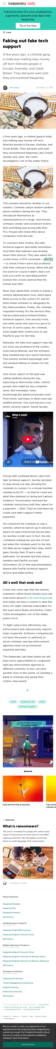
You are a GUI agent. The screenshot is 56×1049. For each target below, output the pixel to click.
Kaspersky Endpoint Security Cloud (18, 935)
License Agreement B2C (12, 1009)
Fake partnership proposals (16, 804)
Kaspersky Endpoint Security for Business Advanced (26, 961)
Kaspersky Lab (27, 702)
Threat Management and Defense (18, 983)
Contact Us (7, 1016)
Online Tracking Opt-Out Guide (15, 1007)
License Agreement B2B (31, 1009)
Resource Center (40, 1016)
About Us (16, 1016)
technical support (27, 706)
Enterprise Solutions (13, 971)
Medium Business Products (16, 945)
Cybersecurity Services (13, 978)
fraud (8, 32)
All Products (8, 939)
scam (42, 702)
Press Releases (9, 1019)
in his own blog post (39, 597)
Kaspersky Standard (11, 904)
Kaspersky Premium (11, 913)
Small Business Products (15, 923)
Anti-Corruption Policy (37, 1007)
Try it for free (28, 25)
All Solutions (8, 917)
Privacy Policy (44, 1005)
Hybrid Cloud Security (12, 992)
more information (21, 1038)
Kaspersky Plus (9, 908)
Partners (25, 1016)
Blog (31, 1016)
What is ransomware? (20, 826)
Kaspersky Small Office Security (16, 930)
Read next (10, 820)
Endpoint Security (11, 987)
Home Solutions (10, 897)
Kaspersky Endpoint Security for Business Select (24, 957)
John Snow (14, 88)
